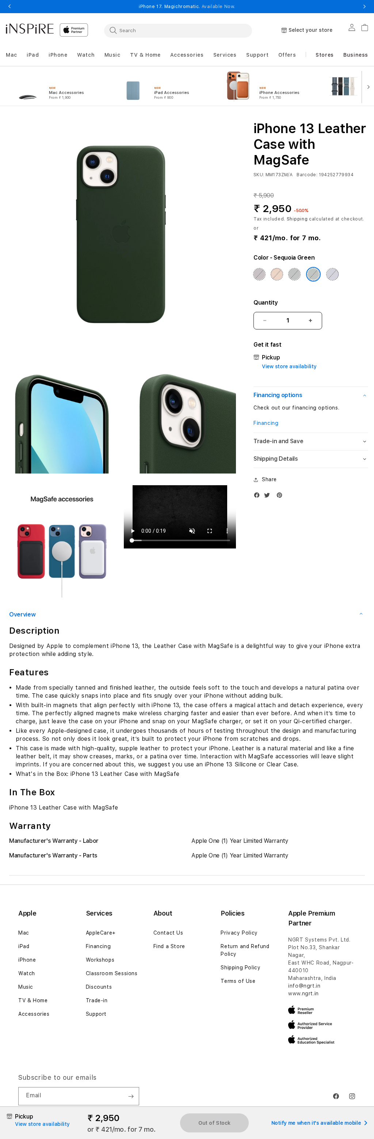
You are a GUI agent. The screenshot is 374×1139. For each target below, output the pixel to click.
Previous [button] (9, 6)
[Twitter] (269, 496)
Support (96, 1014)
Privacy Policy (239, 933)
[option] (59, 86)
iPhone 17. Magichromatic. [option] (187, 6)
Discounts (99, 987)
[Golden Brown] (277, 274)
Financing (265, 423)
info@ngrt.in (304, 986)
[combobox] (178, 30)
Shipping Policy (240, 967)
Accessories (34, 1014)
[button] (11, 55)
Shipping (297, 219)
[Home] (30, 28)
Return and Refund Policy (245, 950)
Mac (23, 933)
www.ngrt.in (303, 993)
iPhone (27, 960)
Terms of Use (238, 981)
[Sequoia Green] (313, 274)
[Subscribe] (131, 1096)
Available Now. (218, 6)
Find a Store (169, 946)
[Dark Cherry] (259, 274)
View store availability (289, 366)
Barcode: (307, 174)
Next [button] (364, 6)
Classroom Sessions (112, 973)
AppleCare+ (101, 933)
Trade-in (97, 1000)
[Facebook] (258, 496)
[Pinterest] (281, 496)
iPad (23, 946)
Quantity (265, 302)
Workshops (100, 960)
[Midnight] (294, 274)
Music (25, 987)
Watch (26, 973)
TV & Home (32, 1000)
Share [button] (269, 479)
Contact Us (168, 933)
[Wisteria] (332, 274)
